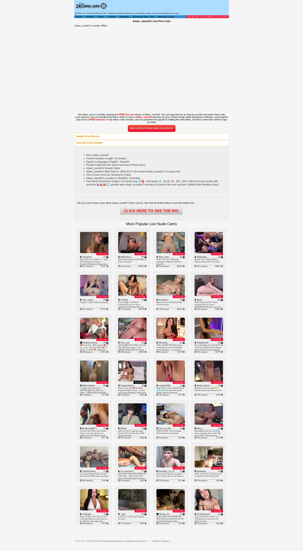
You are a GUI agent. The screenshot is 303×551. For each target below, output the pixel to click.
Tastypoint (87, 257)
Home (79, 16)
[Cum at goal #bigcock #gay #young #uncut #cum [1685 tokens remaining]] (94, 466)
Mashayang (201, 257)
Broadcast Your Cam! (143, 16)
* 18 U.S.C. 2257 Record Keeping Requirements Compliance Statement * (111, 541)
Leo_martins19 (126, 471)
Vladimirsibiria (88, 471)
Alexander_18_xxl (166, 471)
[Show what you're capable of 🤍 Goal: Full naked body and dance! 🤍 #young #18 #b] (94, 252)
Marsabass (163, 342)
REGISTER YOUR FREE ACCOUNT (151, 128)
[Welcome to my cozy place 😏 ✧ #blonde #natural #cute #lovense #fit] (209, 381)
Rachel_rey (164, 514)
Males (101, 16)
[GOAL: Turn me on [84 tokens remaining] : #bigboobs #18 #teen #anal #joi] (170, 252)
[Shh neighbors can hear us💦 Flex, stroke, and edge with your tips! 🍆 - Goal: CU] (209, 423)
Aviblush (124, 300)
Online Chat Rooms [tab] (87, 136)
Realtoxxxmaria (89, 342)
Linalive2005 (164, 385)
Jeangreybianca (127, 385)
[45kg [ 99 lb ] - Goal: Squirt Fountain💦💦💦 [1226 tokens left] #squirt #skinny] (170, 381)
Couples (111, 16)
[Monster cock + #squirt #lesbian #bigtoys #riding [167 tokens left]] (209, 252)
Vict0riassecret (203, 514)
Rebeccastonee (88, 385)
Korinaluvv (163, 300)
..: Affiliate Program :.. (160, 541)
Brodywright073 (89, 428)
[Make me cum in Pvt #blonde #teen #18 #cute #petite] (170, 295)
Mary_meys (163, 257)
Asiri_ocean (87, 300)
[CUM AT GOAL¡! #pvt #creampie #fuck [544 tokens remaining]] (170, 423)
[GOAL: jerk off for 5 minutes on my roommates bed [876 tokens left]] (209, 466)
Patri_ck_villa (164, 428)
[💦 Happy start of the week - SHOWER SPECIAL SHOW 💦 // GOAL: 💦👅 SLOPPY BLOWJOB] (94, 381)
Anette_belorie (203, 385)
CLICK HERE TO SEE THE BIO (151, 211)
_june (122, 514)
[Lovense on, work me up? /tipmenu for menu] (132, 509)
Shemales (124, 16)
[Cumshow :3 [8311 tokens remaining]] (94, 295)
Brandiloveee (202, 342)
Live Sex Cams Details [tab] (89, 142)
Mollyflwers (125, 257)
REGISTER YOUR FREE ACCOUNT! (207, 16)
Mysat (199, 300)
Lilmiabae (86, 514)
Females (90, 16)
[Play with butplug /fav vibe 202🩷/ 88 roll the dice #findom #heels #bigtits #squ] (209, 338)
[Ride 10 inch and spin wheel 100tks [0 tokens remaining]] (132, 252)
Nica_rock (125, 342)
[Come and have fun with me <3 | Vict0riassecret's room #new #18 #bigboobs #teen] (209, 509)
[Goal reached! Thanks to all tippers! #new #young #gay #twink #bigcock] (170, 466)
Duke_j (199, 428)
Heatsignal (201, 471)
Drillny (123, 428)
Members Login (166, 16)
